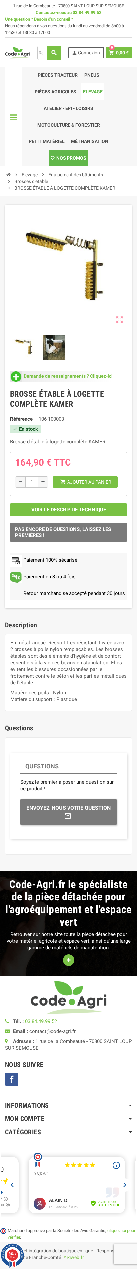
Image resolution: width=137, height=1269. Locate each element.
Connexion (86, 53)
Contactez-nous (51, 12)
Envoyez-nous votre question (68, 808)
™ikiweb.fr (73, 1257)
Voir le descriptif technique (68, 510)
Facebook (11, 1079)
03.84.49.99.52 (87, 12)
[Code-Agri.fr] (17, 52)
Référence (21, 419)
